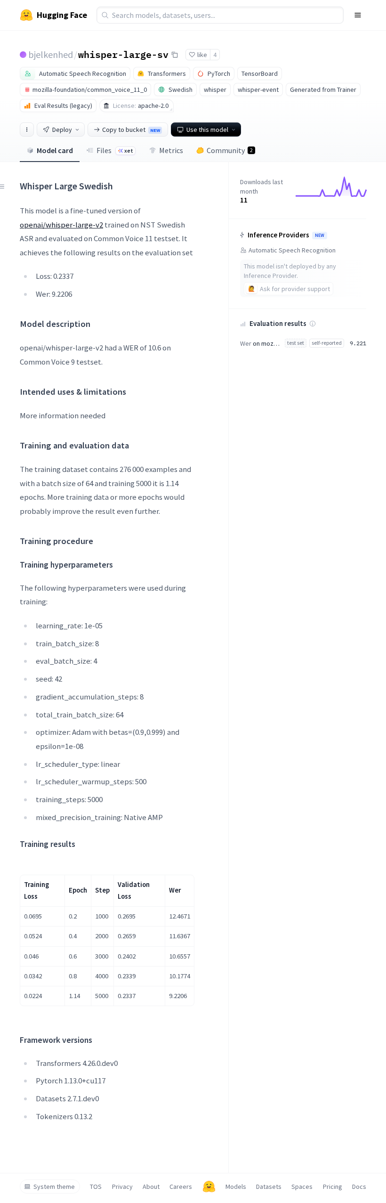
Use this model (207, 129)
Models (235, 1186)
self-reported (327, 342)
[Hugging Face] (209, 1186)
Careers (180, 1186)
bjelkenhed (50, 54)
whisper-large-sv (123, 54)
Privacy (122, 1186)
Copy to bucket (131, 129)
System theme (54, 1186)
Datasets (268, 1186)
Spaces (302, 1186)
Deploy (62, 129)
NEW (319, 235)
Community (230, 150)
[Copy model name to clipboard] (174, 54)
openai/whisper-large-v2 (61, 224)
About (151, 1186)
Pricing (332, 1186)
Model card (55, 150)
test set (295, 342)
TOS (96, 1186)
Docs (359, 1186)
